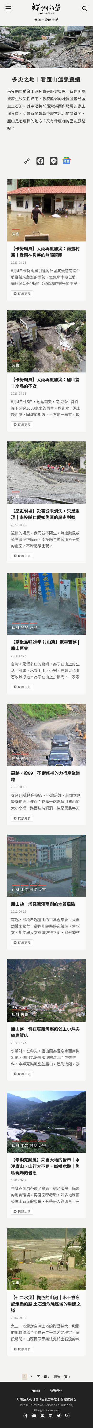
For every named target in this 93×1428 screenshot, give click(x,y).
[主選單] (8, 8)
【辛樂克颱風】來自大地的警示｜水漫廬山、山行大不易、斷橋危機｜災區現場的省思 (45, 1166)
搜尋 (84, 8)
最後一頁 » (61, 1376)
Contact (42, 1415)
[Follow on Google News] (66, 160)
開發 (24, 627)
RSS (67, 1415)
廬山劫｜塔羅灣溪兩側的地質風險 (43, 904)
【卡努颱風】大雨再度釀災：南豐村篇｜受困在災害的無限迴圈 (45, 251)
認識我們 (56, 1390)
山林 (16, 627)
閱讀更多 (24, 293)
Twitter (59, 1415)
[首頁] (46, 8)
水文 (24, 889)
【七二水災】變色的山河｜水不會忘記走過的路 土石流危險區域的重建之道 (46, 1303)
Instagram (50, 1415)
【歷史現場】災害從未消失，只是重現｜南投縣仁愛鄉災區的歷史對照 (45, 513)
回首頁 (35, 1390)
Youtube (34, 1415)
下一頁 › (42, 1376)
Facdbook (26, 1415)
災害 (16, 233)
